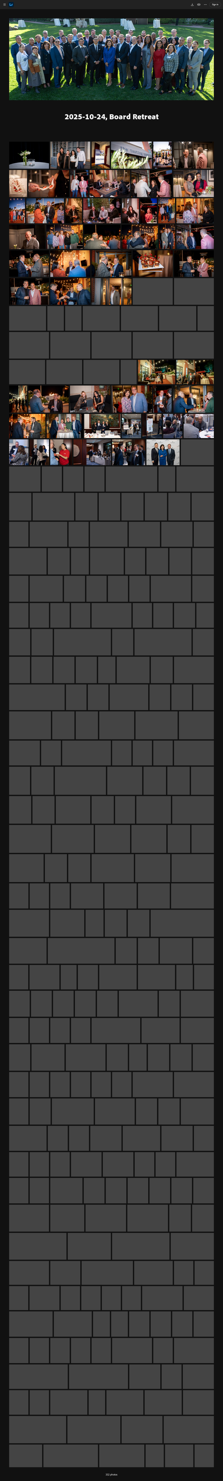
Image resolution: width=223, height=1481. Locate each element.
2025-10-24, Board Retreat (112, 116)
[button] (4, 4)
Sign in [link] (215, 4)
